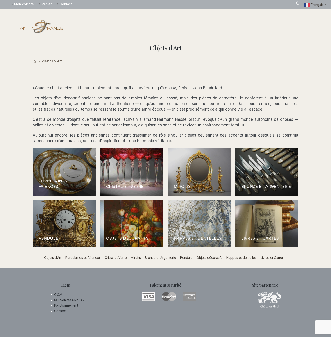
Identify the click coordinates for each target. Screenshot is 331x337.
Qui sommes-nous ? (69, 300)
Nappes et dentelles (241, 258)
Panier (43, 4)
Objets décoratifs (209, 258)
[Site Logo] (41, 27)
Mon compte (24, 4)
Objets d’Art (52, 258)
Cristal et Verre (116, 258)
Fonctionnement (66, 305)
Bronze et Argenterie (160, 258)
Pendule (186, 258)
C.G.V (58, 294)
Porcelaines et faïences (83, 258)
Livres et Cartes (272, 258)
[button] (298, 4)
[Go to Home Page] (34, 61)
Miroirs (136, 258)
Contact (59, 4)
